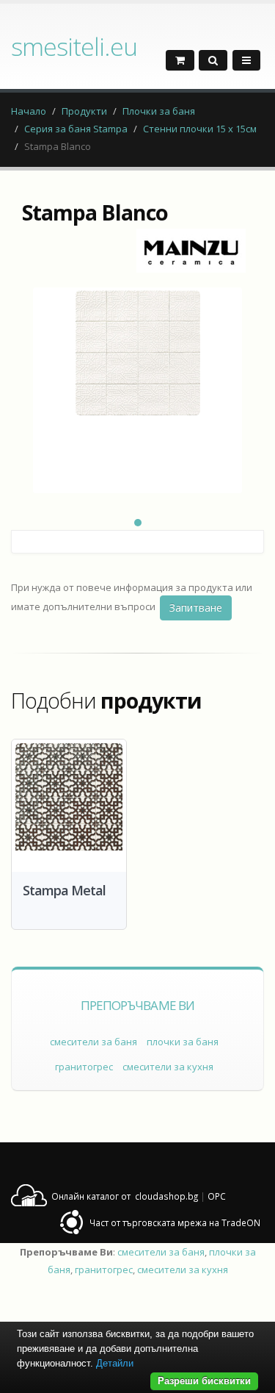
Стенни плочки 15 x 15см (200, 128)
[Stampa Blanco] (137, 390)
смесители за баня (93, 1041)
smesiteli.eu (74, 46)
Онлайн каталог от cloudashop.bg (124, 1196)
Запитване (195, 608)
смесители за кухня (167, 1066)
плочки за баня (183, 1041)
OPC (217, 1196)
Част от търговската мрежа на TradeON (174, 1222)
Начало (28, 111)
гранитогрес (84, 1066)
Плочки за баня (158, 111)
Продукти (84, 111)
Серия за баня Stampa (76, 128)
